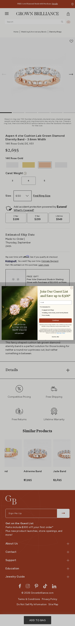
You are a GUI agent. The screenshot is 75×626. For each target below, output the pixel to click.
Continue (55, 320)
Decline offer (55, 336)
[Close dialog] (71, 288)
